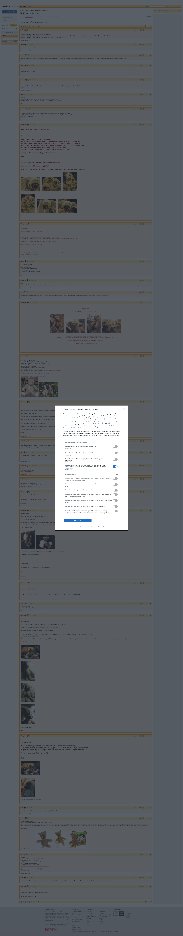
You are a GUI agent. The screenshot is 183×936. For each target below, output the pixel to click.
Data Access (91, 527)
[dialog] (91, 468)
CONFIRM (77, 520)
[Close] (124, 409)
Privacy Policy (102, 527)
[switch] (115, 446)
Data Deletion (81, 527)
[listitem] (91, 442)
